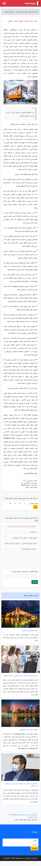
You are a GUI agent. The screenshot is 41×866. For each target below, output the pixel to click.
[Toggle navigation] (4, 3)
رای (35, 507)
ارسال (35, 582)
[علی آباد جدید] (32, 3)
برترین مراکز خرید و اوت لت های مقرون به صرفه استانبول (21, 676)
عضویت (34, 848)
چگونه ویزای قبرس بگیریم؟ (30, 630)
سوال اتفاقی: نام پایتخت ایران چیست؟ (24, 571)
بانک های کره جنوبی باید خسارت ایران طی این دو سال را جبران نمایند (21, 785)
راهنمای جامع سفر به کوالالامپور (29, 730)
